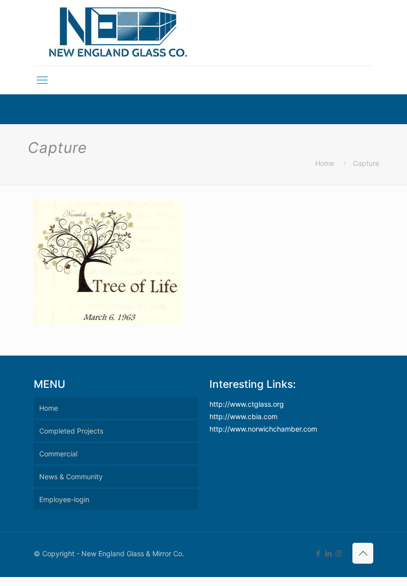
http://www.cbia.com (243, 416)
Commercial (58, 453)
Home (324, 163)
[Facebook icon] (318, 553)
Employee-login (64, 499)
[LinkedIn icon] (328, 553)
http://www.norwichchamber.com (263, 429)
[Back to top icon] (362, 553)
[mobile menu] (42, 80)
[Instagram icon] (338, 553)
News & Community (71, 476)
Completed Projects (71, 431)
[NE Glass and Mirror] (118, 33)
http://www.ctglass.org (246, 404)
